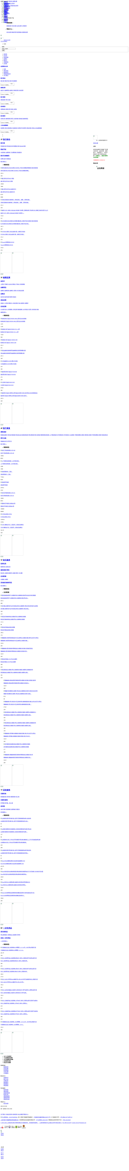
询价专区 (6, 70)
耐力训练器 (38, 435)
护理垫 (18, 934)
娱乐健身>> (4, 585)
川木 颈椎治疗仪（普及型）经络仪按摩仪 (11, 527)
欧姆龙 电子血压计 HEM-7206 (8, 342)
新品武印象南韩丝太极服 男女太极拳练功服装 (13, 619)
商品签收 (6, 1085)
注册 (97, 143)
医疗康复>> (4, 444)
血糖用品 (6, 90)
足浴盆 (5, 63)
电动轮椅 (6, 57)
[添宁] (5, 14)
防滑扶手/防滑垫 (22, 128)
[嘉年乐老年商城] (1, 35)
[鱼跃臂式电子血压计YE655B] (9, 371)
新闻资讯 (6, 72)
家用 (11, 297)
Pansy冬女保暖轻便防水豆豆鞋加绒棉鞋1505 (12, 863)
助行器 (2, 81)
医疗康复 (3, 97)
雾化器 (10, 435)
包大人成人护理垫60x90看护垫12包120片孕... (12, 982)
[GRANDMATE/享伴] (9, 3)
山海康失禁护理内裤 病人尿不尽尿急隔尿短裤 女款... (14, 821)
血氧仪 (11, 90)
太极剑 (14, 573)
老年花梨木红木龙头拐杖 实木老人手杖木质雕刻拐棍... (15, 170)
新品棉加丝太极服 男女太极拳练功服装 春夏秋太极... (14, 672)
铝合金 (21, 146)
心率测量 (9, 309)
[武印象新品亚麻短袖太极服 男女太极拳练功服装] (17, 744)
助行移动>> (4, 161)
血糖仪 (5, 58)
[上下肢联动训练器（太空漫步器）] (10, 461)
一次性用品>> (4, 941)
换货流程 (6, 1089)
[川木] (5, 13)
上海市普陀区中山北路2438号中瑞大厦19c (50, 1122)
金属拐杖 (8, 152)
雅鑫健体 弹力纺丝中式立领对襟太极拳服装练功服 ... (17, 704)
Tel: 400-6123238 (66, 1122)
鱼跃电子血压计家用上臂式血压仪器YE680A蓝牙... (14, 395)
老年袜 (8, 796)
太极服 (2, 579)
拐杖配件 (19, 152)
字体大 (18, 284)
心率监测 (14, 309)
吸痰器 (14, 435)
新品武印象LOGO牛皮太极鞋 (8, 661)
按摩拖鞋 (13, 809)
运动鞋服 (15, 118)
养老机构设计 (7, 73)
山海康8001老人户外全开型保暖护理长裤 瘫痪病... (14, 842)
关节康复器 (60, 435)
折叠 (2, 158)
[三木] (5, 17)
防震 (30, 309)
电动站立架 (19, 435)
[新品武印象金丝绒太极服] (8, 627)
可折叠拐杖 (14, 152)
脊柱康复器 (31, 435)
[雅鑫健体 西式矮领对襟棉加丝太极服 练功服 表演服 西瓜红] (17, 648)
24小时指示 (25, 309)
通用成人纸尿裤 (12, 934)
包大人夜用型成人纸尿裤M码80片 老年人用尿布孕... (14, 960)
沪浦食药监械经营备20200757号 (42, 1117)
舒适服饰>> (4, 812)
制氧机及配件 (4, 435)
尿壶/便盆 (29, 128)
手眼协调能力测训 (79, 435)
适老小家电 (14, 109)
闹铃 (37, 309)
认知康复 (72, 435)
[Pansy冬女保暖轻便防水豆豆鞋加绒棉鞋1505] (13, 861)
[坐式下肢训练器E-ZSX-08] (8, 450)
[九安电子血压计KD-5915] (8, 382)
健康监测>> (4, 312)
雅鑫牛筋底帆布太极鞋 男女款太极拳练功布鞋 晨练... (17, 693)
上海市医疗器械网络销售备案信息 (10, 1120)
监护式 (2, 297)
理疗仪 (10, 441)
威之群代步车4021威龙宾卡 (8, 191)
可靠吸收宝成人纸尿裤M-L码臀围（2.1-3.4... (12, 950)
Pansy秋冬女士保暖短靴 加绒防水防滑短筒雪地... (13, 885)
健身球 (10, 573)
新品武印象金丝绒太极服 (7, 630)
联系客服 (19, 32)
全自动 (10, 284)
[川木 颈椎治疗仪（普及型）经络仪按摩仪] (12, 524)
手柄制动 (8, 158)
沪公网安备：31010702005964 (9, 1117)
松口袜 (17, 796)
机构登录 (15, 1114)
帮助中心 (25, 1114)
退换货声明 (7, 1097)
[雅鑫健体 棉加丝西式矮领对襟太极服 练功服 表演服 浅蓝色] (20, 680)
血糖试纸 (6, 290)
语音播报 (22, 284)
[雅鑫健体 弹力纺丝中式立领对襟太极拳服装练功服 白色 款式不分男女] (23, 701)
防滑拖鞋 (8, 809)
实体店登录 (9, 1114)
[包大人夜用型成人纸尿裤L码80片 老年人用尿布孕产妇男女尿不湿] (18, 968)
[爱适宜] (5, 16)
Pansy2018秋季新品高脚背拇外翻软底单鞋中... (13, 895)
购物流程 (9, 25)
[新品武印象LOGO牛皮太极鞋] (9, 659)
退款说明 (6, 1091)
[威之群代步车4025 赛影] (7, 178)
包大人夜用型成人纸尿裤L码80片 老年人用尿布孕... (14, 971)
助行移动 (3, 78)
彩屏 (5, 297)
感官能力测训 (88, 435)
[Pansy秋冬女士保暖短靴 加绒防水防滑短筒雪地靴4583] (15, 882)
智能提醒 (19, 309)
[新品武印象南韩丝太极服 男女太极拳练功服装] (13, 616)
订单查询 (24, 25)
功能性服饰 (4, 800)
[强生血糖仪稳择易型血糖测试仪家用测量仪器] (13, 350)
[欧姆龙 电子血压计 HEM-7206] (9, 339)
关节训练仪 (66, 435)
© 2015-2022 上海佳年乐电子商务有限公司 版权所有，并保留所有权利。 (20, 1122)
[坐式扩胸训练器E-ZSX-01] (8, 492)
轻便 (4, 158)
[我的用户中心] (1, 1130)
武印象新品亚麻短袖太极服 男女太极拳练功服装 (16, 746)
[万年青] (5, 8)
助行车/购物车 (13, 81)
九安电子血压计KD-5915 (7, 385)
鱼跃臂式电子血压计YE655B (8, 374)
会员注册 (19, 25)
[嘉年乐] (5, 2)
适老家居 (3, 106)
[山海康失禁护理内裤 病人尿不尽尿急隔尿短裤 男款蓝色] (16, 850)
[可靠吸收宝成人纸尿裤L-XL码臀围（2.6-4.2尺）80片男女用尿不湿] (19, 1021)
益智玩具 (3, 118)
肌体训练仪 (105, 435)
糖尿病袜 (13, 796)
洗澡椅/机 (14, 128)
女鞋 (2, 809)
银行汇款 (6, 1079)
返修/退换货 (7, 1092)
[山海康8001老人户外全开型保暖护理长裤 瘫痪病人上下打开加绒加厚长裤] (20, 839)
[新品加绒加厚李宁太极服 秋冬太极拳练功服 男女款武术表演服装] (18, 595)
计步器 (2, 309)
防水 (5, 309)
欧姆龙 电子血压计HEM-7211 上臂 (10, 332)
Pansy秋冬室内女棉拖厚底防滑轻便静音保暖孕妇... (14, 874)
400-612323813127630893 (5, 40)
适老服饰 (6, 790)
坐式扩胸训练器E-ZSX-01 (7, 495)
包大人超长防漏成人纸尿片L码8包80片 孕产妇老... (14, 992)
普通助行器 (16, 146)
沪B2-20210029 (67, 1120)
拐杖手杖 (6, 81)
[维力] (5, 11)
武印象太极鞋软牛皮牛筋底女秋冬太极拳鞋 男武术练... (15, 608)
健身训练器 (25, 435)
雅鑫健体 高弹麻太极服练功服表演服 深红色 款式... (17, 736)
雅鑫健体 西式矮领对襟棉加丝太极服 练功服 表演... (14, 651)
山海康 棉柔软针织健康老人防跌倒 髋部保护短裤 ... (14, 831)
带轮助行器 (10, 146)
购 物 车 (1, 1139)
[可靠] (5, 22)
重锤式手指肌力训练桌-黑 (7, 506)
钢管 (24, 146)
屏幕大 (14, 284)
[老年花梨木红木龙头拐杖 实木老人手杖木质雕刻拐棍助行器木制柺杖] (19, 167)
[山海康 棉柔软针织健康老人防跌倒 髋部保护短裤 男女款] (16, 829)
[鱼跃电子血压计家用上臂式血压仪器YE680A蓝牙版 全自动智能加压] (19, 393)
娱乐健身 (3, 115)
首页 (5, 69)
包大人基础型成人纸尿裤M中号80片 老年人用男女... (14, 1014)
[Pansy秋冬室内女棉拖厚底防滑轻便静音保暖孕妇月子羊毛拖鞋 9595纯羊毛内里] (22, 871)
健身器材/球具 (9, 118)
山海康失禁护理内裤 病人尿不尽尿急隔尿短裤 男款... (14, 853)
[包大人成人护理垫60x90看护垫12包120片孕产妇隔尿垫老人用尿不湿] (19, 979)
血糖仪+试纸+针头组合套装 (17, 290)
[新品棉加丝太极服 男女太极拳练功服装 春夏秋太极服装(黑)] (20, 722)
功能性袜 (3, 793)
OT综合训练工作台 (6, 516)
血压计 (5, 60)
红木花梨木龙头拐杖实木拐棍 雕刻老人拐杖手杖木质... (15, 223)
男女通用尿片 (4, 934)
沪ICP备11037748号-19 (66, 1117)
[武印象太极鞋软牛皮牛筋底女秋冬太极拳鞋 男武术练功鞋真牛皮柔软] (19, 606)
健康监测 (3, 87)
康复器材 (3, 99)
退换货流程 (7, 1099)
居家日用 (8, 109)
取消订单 (6, 1094)
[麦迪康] (5, 5)
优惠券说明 (25, 32)
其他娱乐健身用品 (23, 118)
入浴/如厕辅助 (4, 125)
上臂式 (2, 284)
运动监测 (21, 90)
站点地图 (20, 1114)
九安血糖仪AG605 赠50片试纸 (8, 363)
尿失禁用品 (4, 931)
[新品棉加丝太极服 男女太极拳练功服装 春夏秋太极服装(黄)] (17, 669)
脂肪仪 (10, 303)
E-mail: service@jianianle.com (79, 1122)
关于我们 (6, 75)
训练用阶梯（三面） (6, 474)
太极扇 (6, 573)
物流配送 (6, 1083)
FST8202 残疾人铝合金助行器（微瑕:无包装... (12, 234)
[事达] (5, 19)
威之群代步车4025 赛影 (7, 181)
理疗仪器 (8, 99)
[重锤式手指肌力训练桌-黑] (8, 503)
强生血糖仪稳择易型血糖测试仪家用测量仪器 (12, 353)
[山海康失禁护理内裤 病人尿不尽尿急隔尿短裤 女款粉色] (16, 818)
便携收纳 (3, 109)
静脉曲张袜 (4, 796)
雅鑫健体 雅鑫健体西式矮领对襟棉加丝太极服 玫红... (17, 757)
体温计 (2, 303)
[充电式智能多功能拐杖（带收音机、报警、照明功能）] (15, 199)
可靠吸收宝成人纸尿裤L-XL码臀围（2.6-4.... (12, 1024)
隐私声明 (14, 32)
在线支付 (6, 1077)
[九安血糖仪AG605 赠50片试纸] (9, 361)
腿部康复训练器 (45, 435)
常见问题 (14, 25)
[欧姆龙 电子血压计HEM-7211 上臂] (10, 329)
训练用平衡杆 (4, 485)
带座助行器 (4, 146)
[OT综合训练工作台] (6, 514)
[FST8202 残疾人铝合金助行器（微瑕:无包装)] (13, 231)
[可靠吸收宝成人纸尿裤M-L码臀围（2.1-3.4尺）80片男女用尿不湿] (18, 947)
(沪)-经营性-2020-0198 (42, 1120)
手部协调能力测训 (97, 435)
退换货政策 (7, 1096)
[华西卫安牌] (6, 6)
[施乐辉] (5, 9)
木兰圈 (20, 573)
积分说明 (9, 32)
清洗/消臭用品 (8, 128)
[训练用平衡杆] (5, 482)
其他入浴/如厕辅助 (37, 128)
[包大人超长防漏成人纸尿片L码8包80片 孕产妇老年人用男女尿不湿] (19, 990)
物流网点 (6, 1082)
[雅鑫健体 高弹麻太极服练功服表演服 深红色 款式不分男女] (20, 733)
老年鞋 (5, 54)
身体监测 (15, 90)
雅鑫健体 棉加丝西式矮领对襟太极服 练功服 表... (16, 683)
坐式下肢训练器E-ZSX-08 (7, 453)
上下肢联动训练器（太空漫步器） (10, 463)
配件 (17, 573)
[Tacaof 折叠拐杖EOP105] (7, 242)
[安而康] (5, 20)
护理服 (2, 803)
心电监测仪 (15, 303)
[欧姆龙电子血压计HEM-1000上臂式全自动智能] (13, 318)
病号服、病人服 (8, 803)
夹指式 (14, 297)
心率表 (6, 303)
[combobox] (9, 49)
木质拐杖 (3, 152)
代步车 (5, 55)
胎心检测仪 (21, 303)
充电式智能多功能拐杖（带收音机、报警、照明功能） (15, 202)
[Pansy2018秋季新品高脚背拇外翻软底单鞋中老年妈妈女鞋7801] (17, 892)
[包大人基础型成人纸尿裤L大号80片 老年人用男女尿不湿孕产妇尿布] (19, 1000)
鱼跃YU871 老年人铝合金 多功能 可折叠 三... (12, 213)
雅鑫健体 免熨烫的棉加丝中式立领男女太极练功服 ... (14, 640)
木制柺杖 (6, 62)
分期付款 (6, 1080)
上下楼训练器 (53, 435)
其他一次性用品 (6, 938)
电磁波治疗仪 (4, 441)
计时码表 (33, 309)
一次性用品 (7, 928)
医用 (8, 297)
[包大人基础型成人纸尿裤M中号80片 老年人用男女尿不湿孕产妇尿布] (19, 1011)
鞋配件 (18, 809)
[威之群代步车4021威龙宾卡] (8, 189)
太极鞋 (6, 579)
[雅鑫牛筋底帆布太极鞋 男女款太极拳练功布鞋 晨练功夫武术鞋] (21, 691)
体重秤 (26, 303)
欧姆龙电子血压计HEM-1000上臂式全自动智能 (13, 321)
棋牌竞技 (3, 566)
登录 (94, 143)
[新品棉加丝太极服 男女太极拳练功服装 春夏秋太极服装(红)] (20, 712)
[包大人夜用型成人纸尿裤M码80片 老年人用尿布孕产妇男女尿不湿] (19, 958)
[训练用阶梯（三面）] (7, 471)
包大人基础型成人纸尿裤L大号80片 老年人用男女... (14, 1003)
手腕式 (6, 284)
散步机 (2, 573)
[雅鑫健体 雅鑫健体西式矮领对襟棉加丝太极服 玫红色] (18, 754)
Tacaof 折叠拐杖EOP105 (7, 245)
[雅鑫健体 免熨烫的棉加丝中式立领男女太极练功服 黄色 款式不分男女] (20, 637)
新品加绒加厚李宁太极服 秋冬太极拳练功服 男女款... (14, 598)
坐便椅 (2, 128)
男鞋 (4, 809)
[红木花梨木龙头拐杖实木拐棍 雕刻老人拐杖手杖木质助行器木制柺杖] (19, 221)
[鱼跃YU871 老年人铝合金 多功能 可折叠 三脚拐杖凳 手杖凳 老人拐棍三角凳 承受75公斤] (24, 210)
